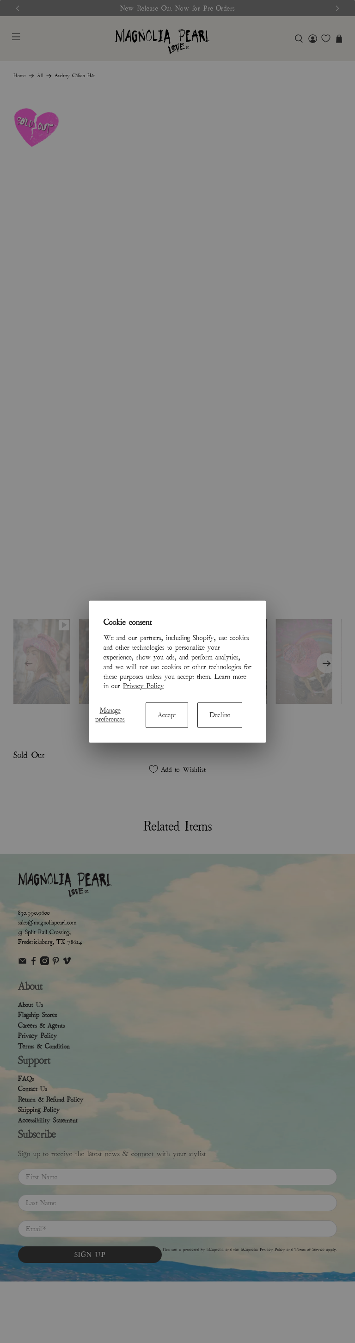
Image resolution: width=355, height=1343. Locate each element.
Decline (219, 714)
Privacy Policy (143, 685)
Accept (167, 714)
